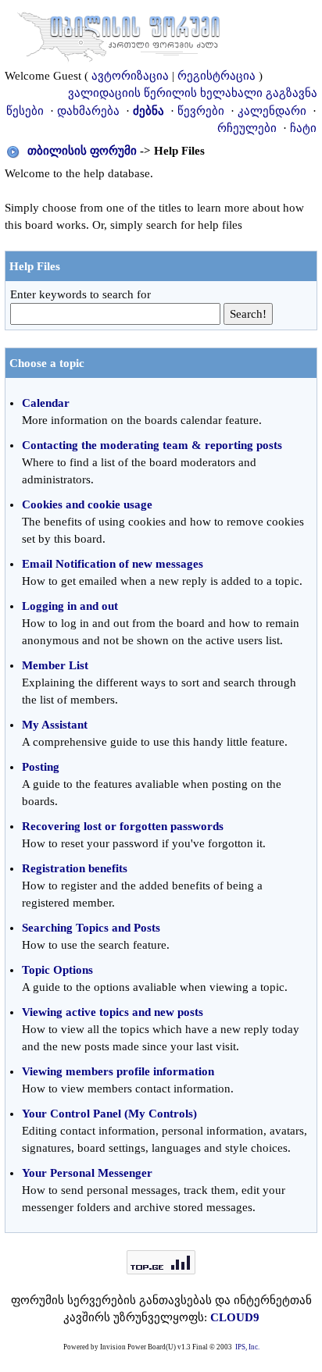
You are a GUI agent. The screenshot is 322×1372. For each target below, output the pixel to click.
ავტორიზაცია (130, 75)
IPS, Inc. (247, 1347)
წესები (25, 111)
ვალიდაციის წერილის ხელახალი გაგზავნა (192, 93)
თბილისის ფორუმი (82, 150)
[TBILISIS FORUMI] (118, 33)
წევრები (200, 111)
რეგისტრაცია (216, 75)
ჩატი (303, 128)
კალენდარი (272, 111)
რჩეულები (247, 128)
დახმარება (88, 111)
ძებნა (148, 111)
